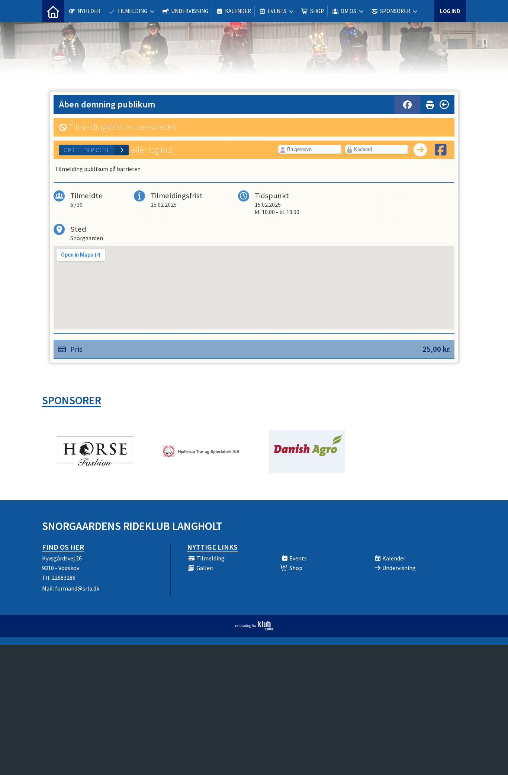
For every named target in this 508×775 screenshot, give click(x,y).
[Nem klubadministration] (254, 628)
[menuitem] (53, 11)
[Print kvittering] (430, 103)
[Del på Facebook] (407, 105)
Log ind (450, 11)
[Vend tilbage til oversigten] (444, 104)
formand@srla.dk (77, 588)
